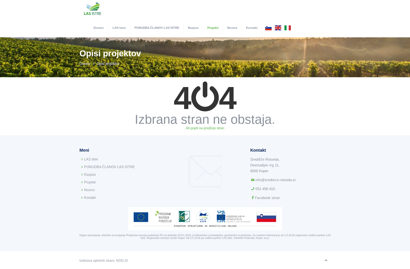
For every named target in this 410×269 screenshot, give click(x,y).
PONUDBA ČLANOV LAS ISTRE (109, 167)
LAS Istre (91, 159)
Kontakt (90, 197)
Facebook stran (267, 198)
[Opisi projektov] (93, 9)
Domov (85, 63)
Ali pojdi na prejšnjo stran (205, 128)
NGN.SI (122, 260)
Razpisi (90, 174)
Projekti (90, 182)
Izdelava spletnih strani (96, 260)
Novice (89, 190)
